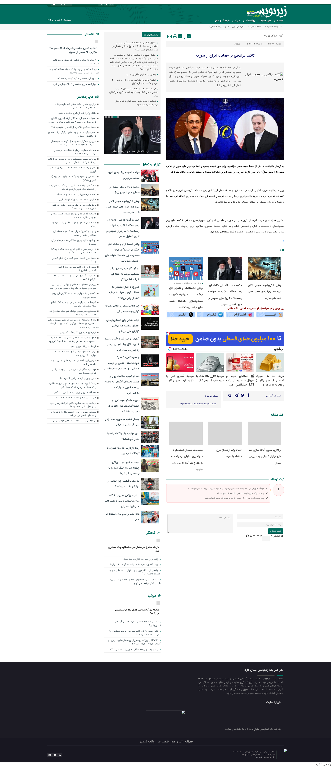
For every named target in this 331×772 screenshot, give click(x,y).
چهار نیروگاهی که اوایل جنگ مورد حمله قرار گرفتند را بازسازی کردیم (74, 233)
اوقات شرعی (147, 741)
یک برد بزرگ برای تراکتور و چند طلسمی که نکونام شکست (75, 277)
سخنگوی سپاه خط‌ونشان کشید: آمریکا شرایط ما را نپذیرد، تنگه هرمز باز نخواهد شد (72, 187)
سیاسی (236, 20)
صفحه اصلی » (254, 26)
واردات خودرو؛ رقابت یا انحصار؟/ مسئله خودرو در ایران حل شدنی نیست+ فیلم (74, 71)
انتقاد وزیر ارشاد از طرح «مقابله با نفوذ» (76, 113)
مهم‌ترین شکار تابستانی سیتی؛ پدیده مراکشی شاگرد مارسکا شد (73, 371)
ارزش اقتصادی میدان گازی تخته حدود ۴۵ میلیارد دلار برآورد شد (75, 353)
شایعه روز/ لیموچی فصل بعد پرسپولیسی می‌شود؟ (136, 611)
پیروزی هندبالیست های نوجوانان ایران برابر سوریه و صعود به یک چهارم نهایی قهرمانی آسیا (73, 286)
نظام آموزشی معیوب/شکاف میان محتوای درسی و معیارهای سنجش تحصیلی (122, 500)
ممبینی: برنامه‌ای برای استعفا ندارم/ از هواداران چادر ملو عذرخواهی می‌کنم (73, 414)
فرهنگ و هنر (222, 20)
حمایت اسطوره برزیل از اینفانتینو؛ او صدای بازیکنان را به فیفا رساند (75, 152)
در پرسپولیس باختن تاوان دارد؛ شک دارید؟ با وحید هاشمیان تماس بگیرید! (73, 251)
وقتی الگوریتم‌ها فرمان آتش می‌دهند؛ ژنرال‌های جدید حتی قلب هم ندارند (264, 291)
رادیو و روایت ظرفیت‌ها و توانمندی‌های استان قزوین (73, 169)
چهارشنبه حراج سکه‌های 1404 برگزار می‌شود (75, 84)
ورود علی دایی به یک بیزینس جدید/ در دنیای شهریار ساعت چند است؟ (73, 207)
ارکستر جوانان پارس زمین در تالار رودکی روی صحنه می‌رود (74, 295)
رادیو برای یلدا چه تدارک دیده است (141, 559)
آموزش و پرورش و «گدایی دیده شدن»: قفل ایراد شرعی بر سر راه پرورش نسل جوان (122, 344)
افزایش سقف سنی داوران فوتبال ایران (77, 200)
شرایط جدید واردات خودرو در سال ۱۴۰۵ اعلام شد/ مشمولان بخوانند (73, 304)
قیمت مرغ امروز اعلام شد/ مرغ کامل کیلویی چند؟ (74, 260)
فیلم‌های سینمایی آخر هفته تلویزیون (78, 332)
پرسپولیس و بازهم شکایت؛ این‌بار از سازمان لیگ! (134, 650)
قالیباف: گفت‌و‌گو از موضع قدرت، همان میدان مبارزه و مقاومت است (73, 215)
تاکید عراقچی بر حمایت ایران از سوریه (225, 55)
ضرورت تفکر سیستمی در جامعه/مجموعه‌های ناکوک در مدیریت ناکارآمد (123, 406)
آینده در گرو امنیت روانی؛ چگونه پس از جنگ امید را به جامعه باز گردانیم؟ (123, 467)
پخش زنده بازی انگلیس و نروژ (141, 75)
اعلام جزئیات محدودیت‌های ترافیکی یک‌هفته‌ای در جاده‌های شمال (72, 134)
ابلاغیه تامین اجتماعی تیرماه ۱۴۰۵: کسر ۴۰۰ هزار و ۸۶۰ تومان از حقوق (135, 82)
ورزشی (152, 595)
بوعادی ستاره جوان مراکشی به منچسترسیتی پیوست (73, 242)
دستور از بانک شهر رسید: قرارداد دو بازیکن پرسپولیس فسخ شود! (136, 103)
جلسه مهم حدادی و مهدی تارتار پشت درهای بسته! (74, 224)
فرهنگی (151, 532)
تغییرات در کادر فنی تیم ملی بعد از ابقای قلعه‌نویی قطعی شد (76, 269)
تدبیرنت (259, 757)
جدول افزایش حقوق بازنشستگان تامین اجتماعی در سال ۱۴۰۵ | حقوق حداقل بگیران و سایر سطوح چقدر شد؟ (135, 46)
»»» (282, 250)
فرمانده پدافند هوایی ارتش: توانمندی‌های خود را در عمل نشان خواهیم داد (73, 405)
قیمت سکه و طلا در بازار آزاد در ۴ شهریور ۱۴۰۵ (73, 127)
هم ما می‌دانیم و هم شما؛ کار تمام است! (76, 398)
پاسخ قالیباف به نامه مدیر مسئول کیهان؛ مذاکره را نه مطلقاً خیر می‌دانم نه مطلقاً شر (72, 385)
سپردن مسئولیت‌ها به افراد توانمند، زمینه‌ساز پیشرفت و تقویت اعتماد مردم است (74, 143)
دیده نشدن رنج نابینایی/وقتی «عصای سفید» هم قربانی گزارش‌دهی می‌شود (122, 325)
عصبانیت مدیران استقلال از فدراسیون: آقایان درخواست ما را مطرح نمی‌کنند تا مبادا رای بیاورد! (72, 120)
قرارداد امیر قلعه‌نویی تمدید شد (80, 347)
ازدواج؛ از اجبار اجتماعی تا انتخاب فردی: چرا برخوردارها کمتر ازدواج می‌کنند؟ (123, 292)
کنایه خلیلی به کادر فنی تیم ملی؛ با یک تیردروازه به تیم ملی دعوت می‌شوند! (135, 633)
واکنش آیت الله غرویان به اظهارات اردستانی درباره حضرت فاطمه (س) (135, 572)
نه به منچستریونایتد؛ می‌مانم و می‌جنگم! (76, 194)
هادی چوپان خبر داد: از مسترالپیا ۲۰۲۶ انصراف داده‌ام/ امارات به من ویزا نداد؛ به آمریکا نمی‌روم (72, 339)
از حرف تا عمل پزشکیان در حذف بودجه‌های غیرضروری (76, 62)
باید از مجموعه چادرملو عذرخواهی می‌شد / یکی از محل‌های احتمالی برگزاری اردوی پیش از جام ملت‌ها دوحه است (73, 323)
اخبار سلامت (264, 20)
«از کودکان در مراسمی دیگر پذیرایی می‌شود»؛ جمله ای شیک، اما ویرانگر (125, 274)
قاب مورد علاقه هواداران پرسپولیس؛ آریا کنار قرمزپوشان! (138, 623)
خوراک (189, 741)
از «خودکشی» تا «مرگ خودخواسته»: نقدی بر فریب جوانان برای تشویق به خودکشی (121, 363)
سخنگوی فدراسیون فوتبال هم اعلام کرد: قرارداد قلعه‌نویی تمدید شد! (72, 313)
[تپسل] (168, 333)
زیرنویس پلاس (269, 35)
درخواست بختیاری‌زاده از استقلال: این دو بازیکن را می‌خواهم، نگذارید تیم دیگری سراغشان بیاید (133, 92)
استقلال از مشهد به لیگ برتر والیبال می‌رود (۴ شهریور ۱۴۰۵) (73, 178)
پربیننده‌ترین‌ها (151, 35)
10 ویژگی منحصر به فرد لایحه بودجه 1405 (76, 79)
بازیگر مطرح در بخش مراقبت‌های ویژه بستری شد (133, 549)
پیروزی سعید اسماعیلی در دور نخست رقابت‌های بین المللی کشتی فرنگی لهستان (72, 161)
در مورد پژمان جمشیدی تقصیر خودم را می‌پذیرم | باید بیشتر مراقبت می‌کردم (135, 581)
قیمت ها (163, 741)
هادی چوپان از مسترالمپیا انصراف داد (77, 378)
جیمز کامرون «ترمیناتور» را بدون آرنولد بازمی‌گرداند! (133, 565)
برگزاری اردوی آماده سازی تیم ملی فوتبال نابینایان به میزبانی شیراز (265, 456)
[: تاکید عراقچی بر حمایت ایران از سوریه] (170, 36)
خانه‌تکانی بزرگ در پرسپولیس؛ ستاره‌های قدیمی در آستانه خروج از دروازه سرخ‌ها (134, 642)
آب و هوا (177, 741)
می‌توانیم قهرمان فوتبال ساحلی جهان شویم (74, 421)
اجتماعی (278, 20)
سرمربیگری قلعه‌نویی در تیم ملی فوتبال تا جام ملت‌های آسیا (73, 362)
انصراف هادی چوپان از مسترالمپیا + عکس (75, 392)
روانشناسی (249, 20)
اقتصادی (89, 34)
